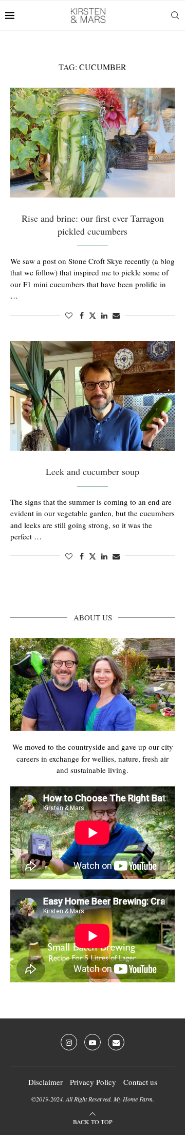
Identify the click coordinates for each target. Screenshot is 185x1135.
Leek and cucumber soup (92, 471)
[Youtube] (92, 1042)
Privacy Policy (93, 1082)
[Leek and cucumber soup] (92, 396)
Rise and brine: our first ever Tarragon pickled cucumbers (93, 224)
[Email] (116, 1042)
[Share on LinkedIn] (104, 315)
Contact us (140, 1082)
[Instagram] (69, 1042)
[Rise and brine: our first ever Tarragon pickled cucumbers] (92, 143)
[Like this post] (68, 315)
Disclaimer (45, 1082)
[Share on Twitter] (92, 315)
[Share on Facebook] (82, 315)
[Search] (175, 15)
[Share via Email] (116, 315)
